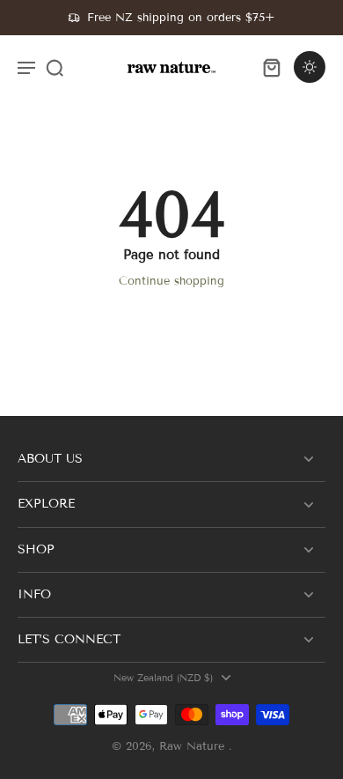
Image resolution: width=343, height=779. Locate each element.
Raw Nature (194, 746)
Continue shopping (171, 281)
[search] (54, 67)
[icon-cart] (271, 67)
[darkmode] (309, 67)
